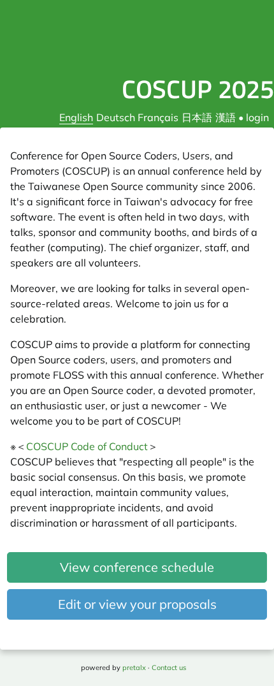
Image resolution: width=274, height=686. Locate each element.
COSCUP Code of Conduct (87, 446)
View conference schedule (137, 567)
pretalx (134, 667)
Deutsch (115, 117)
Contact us (169, 667)
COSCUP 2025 (198, 88)
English (76, 117)
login (257, 117)
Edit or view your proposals (137, 604)
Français (158, 117)
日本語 (197, 117)
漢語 (225, 117)
